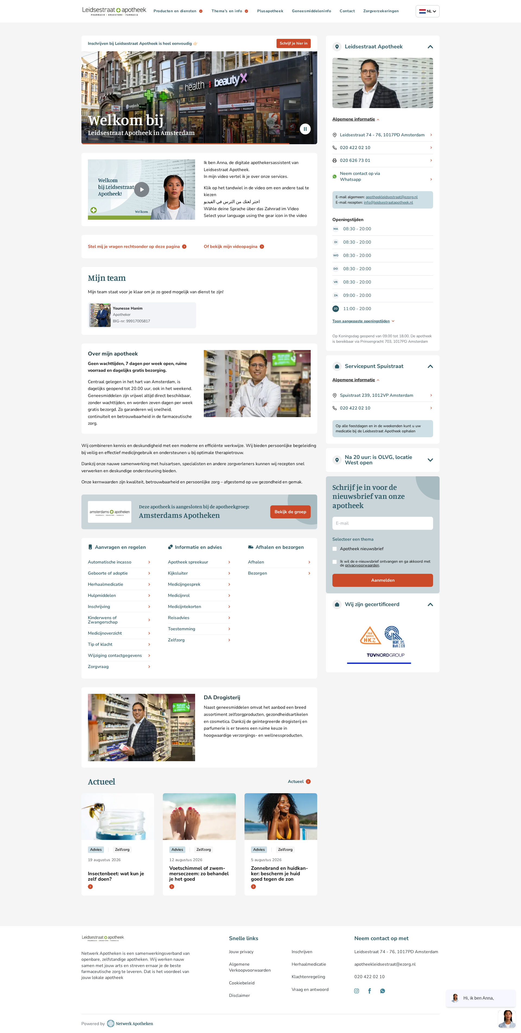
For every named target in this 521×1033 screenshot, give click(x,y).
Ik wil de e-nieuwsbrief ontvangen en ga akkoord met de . (385, 563)
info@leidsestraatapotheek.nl (388, 202)
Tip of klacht (100, 644)
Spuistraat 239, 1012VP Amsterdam (376, 395)
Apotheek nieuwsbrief (361, 549)
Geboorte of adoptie (108, 573)
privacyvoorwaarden (362, 565)
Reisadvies (178, 618)
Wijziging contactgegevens (115, 656)
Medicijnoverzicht (105, 633)
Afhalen (256, 562)
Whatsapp (350, 179)
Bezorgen (257, 573)
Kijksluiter (178, 573)
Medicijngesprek (184, 584)
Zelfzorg (176, 640)
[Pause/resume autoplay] (305, 129)
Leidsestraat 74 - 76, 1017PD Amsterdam (382, 135)
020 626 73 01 (355, 160)
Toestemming (181, 629)
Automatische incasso (109, 562)
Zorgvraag (98, 667)
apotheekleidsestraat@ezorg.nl (392, 197)
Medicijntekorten (184, 607)
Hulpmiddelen (102, 596)
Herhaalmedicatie (105, 584)
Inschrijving (99, 607)
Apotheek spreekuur (188, 562)
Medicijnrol (179, 596)
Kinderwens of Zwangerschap (102, 620)
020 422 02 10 (355, 148)
